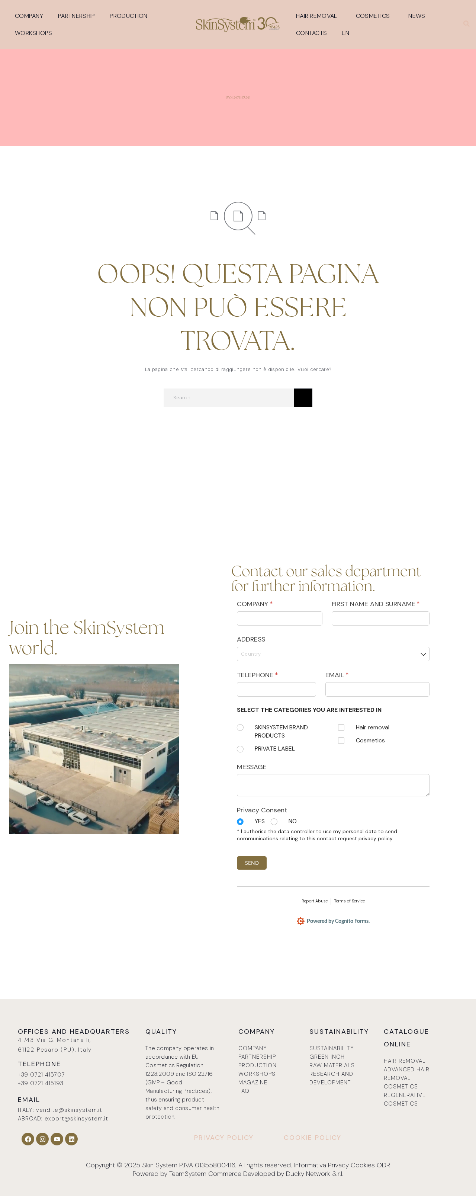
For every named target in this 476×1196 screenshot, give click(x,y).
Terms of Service (349, 901)
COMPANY (268, 603)
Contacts (311, 33)
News (416, 16)
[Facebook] (28, 1139)
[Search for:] (229, 397)
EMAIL (350, 675)
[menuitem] (347, 33)
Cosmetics (373, 16)
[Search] (303, 397)
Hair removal (316, 16)
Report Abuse (315, 901)
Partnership (76, 16)
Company (29, 16)
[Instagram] (42, 1139)
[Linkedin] (71, 1139)
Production (128, 16)
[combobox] (333, 654)
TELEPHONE (270, 675)
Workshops (33, 33)
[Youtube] (57, 1139)
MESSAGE (252, 766)
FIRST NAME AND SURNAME (381, 603)
